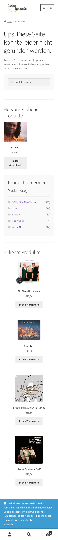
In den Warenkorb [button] (15, 163)
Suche (29, 534)
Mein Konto (9, 534)
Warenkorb (45, 531)
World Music (18, 227)
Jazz (14, 208)
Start (9, 21)
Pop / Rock (18, 220)
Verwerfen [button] (9, 524)
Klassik (16, 214)
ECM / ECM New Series (24, 202)
